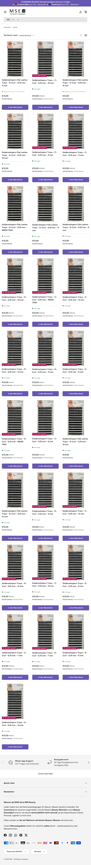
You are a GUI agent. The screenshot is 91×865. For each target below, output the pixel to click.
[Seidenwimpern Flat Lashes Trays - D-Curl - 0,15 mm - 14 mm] (76, 418)
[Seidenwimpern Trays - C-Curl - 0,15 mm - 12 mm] (76, 276)
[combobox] (45, 19)
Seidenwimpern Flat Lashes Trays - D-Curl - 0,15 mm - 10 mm (14, 155)
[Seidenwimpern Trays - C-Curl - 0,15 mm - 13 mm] (76, 490)
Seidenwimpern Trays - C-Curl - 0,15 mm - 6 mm (44, 440)
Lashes (15, 27)
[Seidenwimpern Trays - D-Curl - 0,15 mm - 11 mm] (45, 348)
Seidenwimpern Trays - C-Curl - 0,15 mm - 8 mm (75, 370)
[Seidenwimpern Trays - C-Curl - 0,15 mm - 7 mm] (15, 631)
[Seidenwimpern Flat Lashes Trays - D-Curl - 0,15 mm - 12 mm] (76, 59)
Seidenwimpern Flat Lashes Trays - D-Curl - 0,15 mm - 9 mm (45, 227)
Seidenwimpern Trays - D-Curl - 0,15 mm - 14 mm (14, 723)
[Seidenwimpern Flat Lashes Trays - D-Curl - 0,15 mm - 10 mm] (15, 131)
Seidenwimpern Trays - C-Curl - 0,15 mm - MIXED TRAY (44, 300)
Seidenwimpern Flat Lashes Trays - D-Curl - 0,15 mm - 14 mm (75, 442)
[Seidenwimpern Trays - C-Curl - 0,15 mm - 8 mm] (76, 348)
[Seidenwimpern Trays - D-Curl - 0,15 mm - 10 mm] (15, 276)
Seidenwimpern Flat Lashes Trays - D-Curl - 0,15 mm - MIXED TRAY (14, 227)
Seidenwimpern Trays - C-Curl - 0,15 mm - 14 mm (44, 584)
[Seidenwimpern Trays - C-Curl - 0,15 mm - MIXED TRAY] (45, 276)
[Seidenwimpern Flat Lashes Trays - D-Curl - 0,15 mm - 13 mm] (15, 490)
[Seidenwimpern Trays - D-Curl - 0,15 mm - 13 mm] (15, 562)
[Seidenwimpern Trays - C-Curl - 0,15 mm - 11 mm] (76, 131)
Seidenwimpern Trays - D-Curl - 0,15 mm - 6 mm (75, 654)
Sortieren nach (11, 35)
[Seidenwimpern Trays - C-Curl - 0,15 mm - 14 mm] (45, 562)
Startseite (7, 27)
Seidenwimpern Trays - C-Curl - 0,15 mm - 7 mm (14, 654)
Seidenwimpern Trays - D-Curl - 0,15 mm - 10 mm (14, 298)
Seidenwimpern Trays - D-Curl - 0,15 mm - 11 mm (44, 370)
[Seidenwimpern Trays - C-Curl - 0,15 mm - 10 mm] (45, 59)
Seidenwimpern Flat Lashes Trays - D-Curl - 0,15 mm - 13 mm (14, 514)
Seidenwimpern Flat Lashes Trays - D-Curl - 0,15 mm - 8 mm (76, 227)
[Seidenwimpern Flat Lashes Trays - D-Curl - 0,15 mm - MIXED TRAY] (15, 203)
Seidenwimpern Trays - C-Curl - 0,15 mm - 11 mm (75, 153)
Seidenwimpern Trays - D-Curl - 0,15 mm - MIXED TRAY (14, 442)
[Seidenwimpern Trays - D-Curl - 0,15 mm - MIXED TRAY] (15, 418)
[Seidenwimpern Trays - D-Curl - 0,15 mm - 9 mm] (45, 490)
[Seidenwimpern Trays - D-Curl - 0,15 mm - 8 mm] (76, 562)
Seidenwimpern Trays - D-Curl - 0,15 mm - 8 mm (75, 584)
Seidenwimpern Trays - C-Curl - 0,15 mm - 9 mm (44, 153)
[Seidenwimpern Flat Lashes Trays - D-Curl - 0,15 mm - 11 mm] (15, 59)
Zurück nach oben (45, 774)
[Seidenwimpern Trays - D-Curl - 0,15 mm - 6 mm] (76, 631)
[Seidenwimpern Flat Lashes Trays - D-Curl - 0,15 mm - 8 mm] (76, 203)
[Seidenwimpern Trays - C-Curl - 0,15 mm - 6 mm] (45, 417)
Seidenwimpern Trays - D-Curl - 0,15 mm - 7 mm (44, 654)
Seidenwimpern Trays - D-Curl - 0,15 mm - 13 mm (14, 584)
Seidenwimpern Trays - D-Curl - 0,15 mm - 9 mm (44, 512)
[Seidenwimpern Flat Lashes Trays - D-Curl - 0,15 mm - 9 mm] (45, 203)
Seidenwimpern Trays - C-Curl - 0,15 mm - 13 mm (75, 512)
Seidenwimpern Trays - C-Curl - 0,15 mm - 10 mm (44, 81)
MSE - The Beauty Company (18, 859)
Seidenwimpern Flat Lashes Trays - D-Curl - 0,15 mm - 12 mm (75, 83)
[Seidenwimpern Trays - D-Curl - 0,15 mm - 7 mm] (45, 632)
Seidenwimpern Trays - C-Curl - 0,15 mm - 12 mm (75, 298)
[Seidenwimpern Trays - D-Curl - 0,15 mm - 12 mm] (15, 348)
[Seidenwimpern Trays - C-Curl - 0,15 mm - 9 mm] (45, 131)
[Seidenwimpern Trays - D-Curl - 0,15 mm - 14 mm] (15, 701)
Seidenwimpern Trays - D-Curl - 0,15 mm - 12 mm (14, 370)
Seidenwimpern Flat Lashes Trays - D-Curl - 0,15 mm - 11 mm (14, 83)
